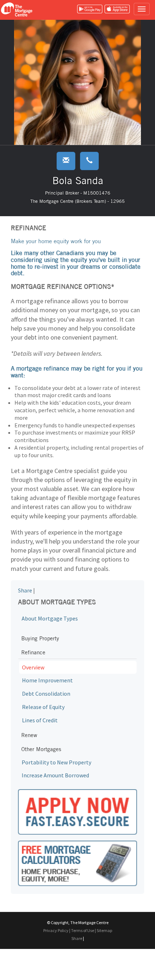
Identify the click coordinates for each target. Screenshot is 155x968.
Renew (29, 735)
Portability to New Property (56, 762)
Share (25, 590)
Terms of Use (82, 930)
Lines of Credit (40, 720)
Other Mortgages (41, 749)
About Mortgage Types (50, 618)
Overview (33, 667)
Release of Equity (43, 706)
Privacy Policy (55, 930)
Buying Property (40, 638)
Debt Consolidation (46, 693)
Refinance (33, 652)
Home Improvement (47, 680)
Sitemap (104, 930)
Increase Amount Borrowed (55, 775)
